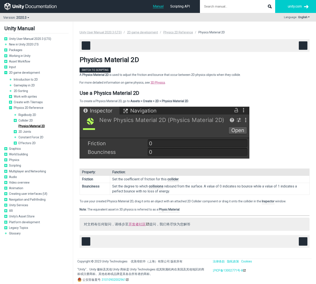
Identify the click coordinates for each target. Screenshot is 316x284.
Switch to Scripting (95, 70)
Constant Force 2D (30, 137)
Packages (15, 50)
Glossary (15, 233)
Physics (14, 160)
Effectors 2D (27, 143)
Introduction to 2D (26, 79)
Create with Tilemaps (28, 102)
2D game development (24, 72)
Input (12, 67)
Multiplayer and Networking (27, 171)
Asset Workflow (19, 61)
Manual (158, 6)
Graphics (15, 148)
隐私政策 (233, 261)
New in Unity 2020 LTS (24, 44)
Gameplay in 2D (24, 85)
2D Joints (24, 131)
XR (11, 210)
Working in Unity (20, 56)
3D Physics (157, 82)
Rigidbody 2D (27, 115)
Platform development (24, 222)
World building (18, 154)
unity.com (295, 6)
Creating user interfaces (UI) (28, 193)
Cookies (246, 261)
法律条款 (219, 261)
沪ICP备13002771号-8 (228, 270)
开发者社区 (137, 224)
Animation (16, 188)
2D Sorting (21, 91)
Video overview (19, 182)
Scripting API (180, 6)
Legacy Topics (18, 227)
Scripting (15, 165)
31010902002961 (114, 279)
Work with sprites (25, 96)
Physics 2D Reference (28, 107)
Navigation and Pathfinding (27, 199)
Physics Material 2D (31, 126)
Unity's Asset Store (22, 216)
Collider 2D (25, 120)
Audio (13, 177)
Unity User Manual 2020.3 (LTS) (30, 39)
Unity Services (18, 205)
